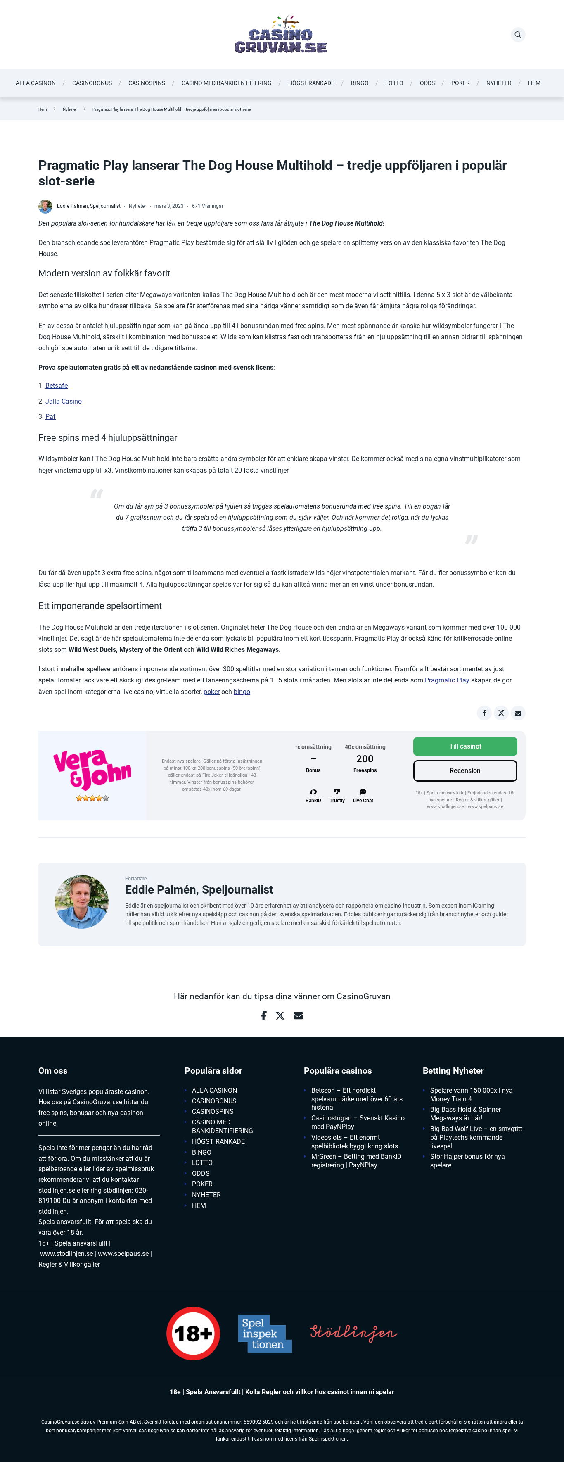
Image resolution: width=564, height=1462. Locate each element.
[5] (105, 798)
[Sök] (518, 34)
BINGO (360, 83)
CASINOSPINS (146, 83)
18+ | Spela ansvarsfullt (440, 793)
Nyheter (70, 109)
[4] (99, 798)
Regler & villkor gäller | (479, 800)
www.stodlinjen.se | (447, 806)
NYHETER (499, 83)
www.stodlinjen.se (66, 1254)
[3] (92, 798)
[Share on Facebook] (484, 713)
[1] (79, 798)
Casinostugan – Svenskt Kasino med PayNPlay (358, 1122)
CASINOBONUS (92, 83)
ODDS (427, 83)
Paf (50, 417)
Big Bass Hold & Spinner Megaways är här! (465, 1113)
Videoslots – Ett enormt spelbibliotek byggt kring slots (354, 1142)
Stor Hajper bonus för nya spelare (467, 1161)
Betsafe (56, 386)
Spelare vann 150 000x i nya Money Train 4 (471, 1094)
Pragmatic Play (447, 680)
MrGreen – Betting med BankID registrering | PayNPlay (356, 1161)
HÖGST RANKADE (311, 83)
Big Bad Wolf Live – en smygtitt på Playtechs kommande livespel (476, 1137)
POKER (460, 83)
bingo (242, 692)
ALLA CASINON (36, 83)
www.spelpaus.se (485, 806)
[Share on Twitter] (501, 713)
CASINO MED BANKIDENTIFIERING (227, 83)
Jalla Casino (63, 401)
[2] (86, 798)
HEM (534, 83)
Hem (42, 109)
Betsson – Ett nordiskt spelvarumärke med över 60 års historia (357, 1099)
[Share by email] (518, 713)
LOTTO (394, 83)
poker (212, 692)
